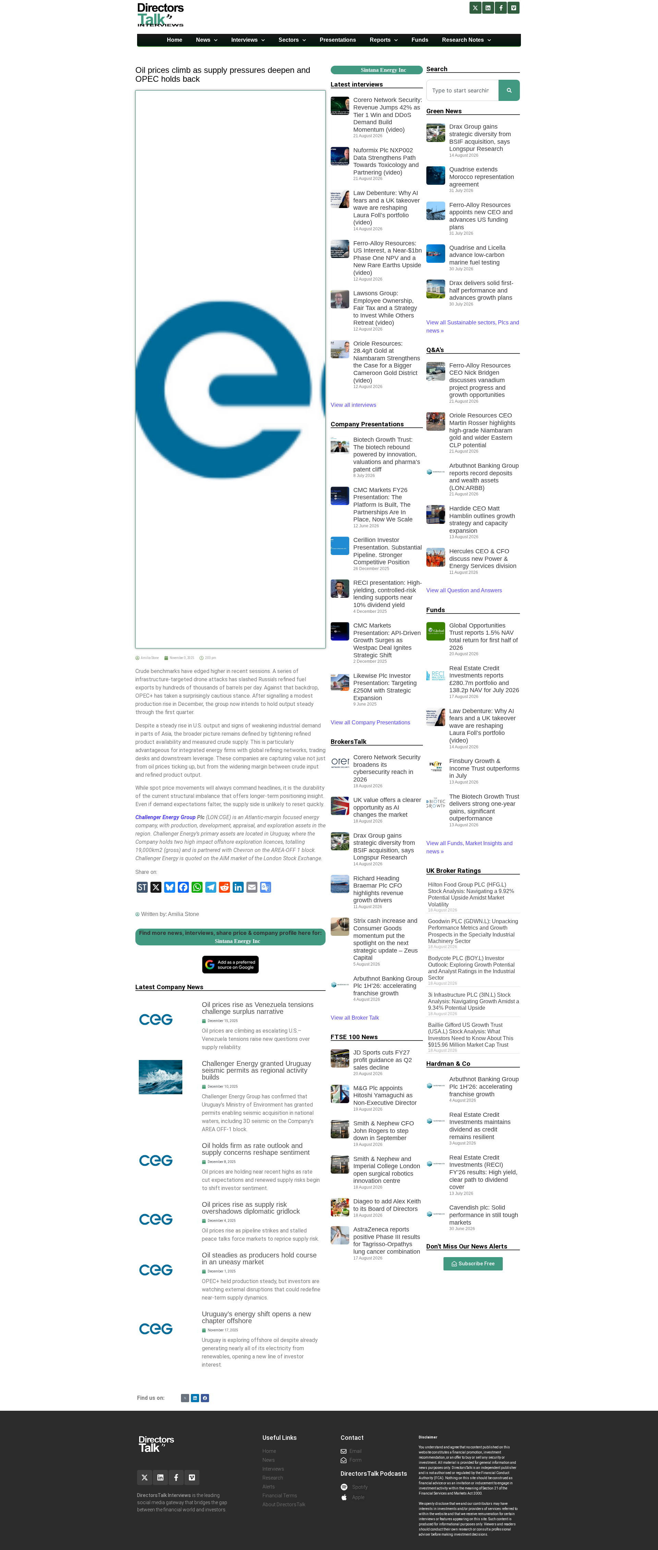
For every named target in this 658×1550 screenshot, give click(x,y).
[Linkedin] (488, 8)
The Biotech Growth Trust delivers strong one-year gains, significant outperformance (484, 807)
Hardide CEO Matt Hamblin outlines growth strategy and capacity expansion (482, 519)
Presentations (338, 40)
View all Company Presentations (370, 722)
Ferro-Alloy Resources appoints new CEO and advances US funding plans (481, 216)
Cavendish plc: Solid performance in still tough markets (483, 1215)
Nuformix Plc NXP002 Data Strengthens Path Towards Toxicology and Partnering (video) (386, 161)
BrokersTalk (348, 742)
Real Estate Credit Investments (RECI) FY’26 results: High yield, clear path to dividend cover (483, 1172)
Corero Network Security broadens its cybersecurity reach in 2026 (387, 768)
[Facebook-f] (501, 8)
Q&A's (435, 350)
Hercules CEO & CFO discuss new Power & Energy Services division (482, 558)
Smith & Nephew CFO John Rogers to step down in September (383, 1130)
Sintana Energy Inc (237, 941)
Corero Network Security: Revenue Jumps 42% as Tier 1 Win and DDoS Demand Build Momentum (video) (387, 114)
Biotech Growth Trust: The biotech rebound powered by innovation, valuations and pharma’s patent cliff (386, 454)
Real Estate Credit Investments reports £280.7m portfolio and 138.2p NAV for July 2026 (484, 679)
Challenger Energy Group (165, 817)
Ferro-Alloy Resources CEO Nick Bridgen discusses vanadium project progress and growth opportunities (480, 380)
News (203, 40)
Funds (420, 40)
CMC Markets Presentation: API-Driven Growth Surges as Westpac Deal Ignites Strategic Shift (387, 640)
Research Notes (463, 40)
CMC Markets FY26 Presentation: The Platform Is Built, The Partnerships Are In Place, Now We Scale (383, 505)
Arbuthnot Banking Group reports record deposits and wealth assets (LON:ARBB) (484, 476)
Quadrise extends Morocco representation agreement (481, 177)
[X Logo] (185, 1398)
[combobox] (462, 90)
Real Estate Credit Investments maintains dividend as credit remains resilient (480, 1125)
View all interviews (354, 405)
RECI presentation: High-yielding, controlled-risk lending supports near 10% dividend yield (387, 593)
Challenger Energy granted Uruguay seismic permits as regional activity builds (256, 1070)
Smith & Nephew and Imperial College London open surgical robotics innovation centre (386, 1170)
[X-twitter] (476, 8)
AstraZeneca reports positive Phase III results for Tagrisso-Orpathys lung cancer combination (386, 1240)
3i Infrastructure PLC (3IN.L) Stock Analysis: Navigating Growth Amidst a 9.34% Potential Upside (473, 1001)
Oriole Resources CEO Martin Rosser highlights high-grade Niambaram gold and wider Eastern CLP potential (482, 430)
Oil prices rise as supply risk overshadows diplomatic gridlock (251, 1208)
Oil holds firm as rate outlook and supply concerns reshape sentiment (256, 1149)
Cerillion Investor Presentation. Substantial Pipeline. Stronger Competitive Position (387, 551)
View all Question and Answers (464, 590)
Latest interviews (357, 84)
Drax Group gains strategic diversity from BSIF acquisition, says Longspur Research (384, 846)
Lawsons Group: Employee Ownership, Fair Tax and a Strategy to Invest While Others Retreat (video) (385, 308)
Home (174, 40)
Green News (444, 111)
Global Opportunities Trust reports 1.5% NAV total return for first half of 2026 (483, 636)
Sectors (289, 40)
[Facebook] (205, 1398)
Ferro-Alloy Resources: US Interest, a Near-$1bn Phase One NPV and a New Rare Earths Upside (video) (387, 258)
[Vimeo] (514, 8)
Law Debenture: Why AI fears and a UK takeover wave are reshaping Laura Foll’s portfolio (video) (386, 208)
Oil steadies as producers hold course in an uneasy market (259, 1258)
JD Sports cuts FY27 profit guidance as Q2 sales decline (382, 1060)
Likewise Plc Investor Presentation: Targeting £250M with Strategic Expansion (385, 686)
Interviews (244, 40)
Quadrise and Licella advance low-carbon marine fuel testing (477, 255)
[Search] (509, 90)
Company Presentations (367, 424)
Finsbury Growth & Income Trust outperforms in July (484, 768)
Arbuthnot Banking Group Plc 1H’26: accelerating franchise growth (388, 986)
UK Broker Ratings (453, 871)
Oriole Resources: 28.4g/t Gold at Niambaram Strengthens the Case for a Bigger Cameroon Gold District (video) (386, 362)
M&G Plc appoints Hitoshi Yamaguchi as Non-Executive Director (385, 1095)
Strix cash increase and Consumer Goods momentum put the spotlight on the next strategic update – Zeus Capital (385, 939)
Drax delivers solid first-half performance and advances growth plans (481, 290)
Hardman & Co (448, 1064)
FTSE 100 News (354, 1037)
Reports (380, 40)
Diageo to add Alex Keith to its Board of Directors (387, 1205)
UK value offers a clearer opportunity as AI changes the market (387, 807)
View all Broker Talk (355, 1018)
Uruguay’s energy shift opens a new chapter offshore (256, 1317)
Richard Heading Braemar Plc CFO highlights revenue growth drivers (378, 889)
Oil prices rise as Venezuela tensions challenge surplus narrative (258, 1008)
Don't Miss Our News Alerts (466, 1246)
